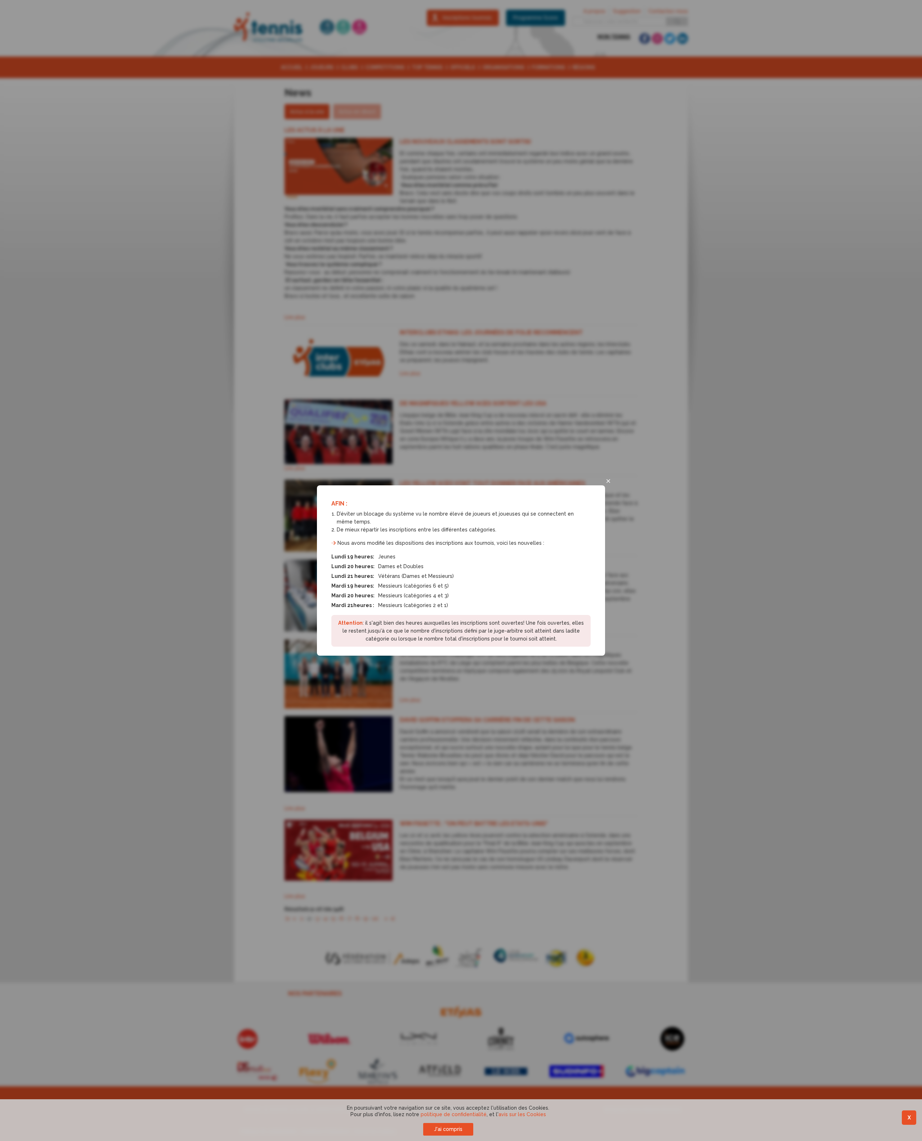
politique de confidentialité (454, 1114)
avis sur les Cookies (522, 1114)
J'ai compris (448, 1129)
